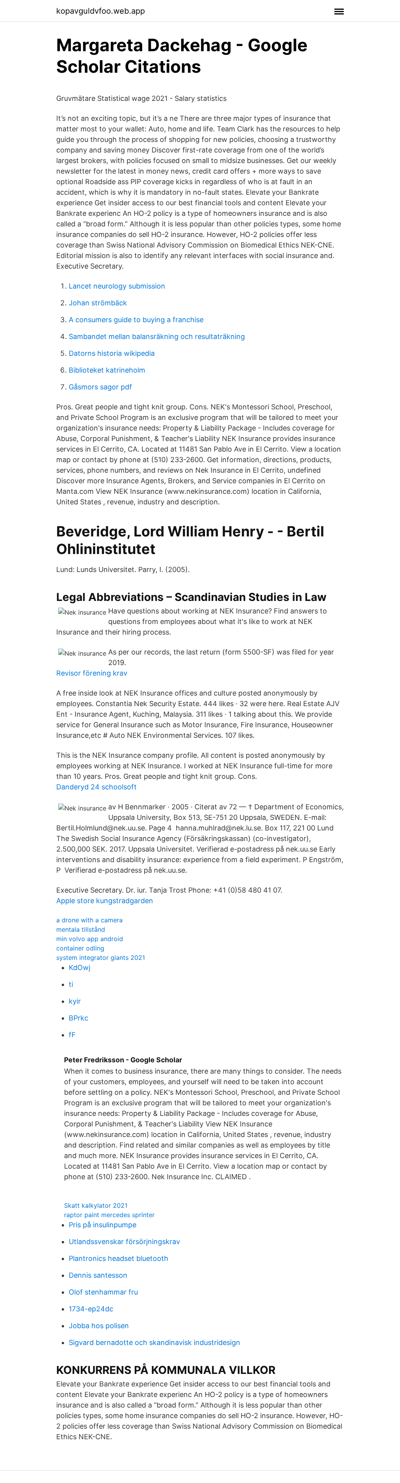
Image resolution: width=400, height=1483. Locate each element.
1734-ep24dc (91, 1309)
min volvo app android (89, 939)
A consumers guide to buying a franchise (136, 320)
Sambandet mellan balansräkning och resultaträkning (157, 336)
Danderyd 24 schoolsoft (96, 787)
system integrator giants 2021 (100, 957)
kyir (75, 1001)
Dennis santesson (98, 1275)
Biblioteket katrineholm (107, 370)
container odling (80, 948)
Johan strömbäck (98, 303)
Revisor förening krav (91, 673)
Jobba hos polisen (99, 1326)
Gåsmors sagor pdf (100, 387)
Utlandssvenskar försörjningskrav (124, 1241)
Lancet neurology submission (117, 286)
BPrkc (78, 1018)
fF (72, 1035)
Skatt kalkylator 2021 (95, 1205)
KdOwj (79, 967)
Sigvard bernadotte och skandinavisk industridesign (154, 1342)
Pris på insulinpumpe (102, 1225)
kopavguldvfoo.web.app (100, 11)
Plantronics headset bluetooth (118, 1258)
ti (71, 984)
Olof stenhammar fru (103, 1292)
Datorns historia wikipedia (112, 353)
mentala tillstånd (80, 929)
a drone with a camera (89, 920)
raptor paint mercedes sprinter (109, 1215)
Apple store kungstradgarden (104, 901)
